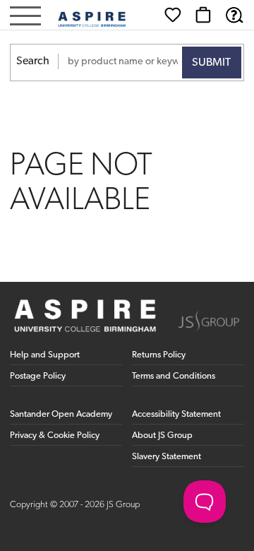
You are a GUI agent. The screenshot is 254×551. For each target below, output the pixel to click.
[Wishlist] (173, 15)
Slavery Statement (166, 456)
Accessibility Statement (176, 414)
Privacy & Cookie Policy (54, 435)
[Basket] (203, 15)
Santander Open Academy (61, 414)
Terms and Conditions (173, 376)
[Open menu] (25, 17)
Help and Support (45, 355)
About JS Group (162, 435)
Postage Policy (38, 376)
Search (32, 61)
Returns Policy (159, 355)
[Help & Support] (234, 15)
